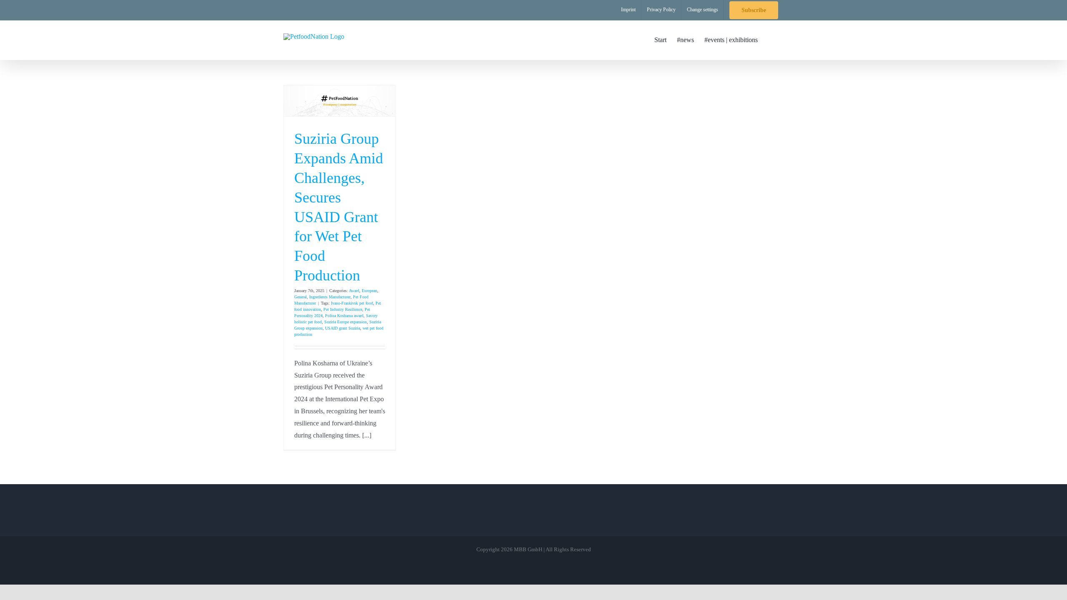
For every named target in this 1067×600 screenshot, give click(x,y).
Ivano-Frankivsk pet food (352, 303)
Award (354, 290)
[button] (770, 40)
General (300, 297)
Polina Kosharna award (344, 315)
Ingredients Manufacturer (330, 297)
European (369, 290)
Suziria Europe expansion (345, 322)
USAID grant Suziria (342, 328)
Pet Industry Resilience (342, 309)
